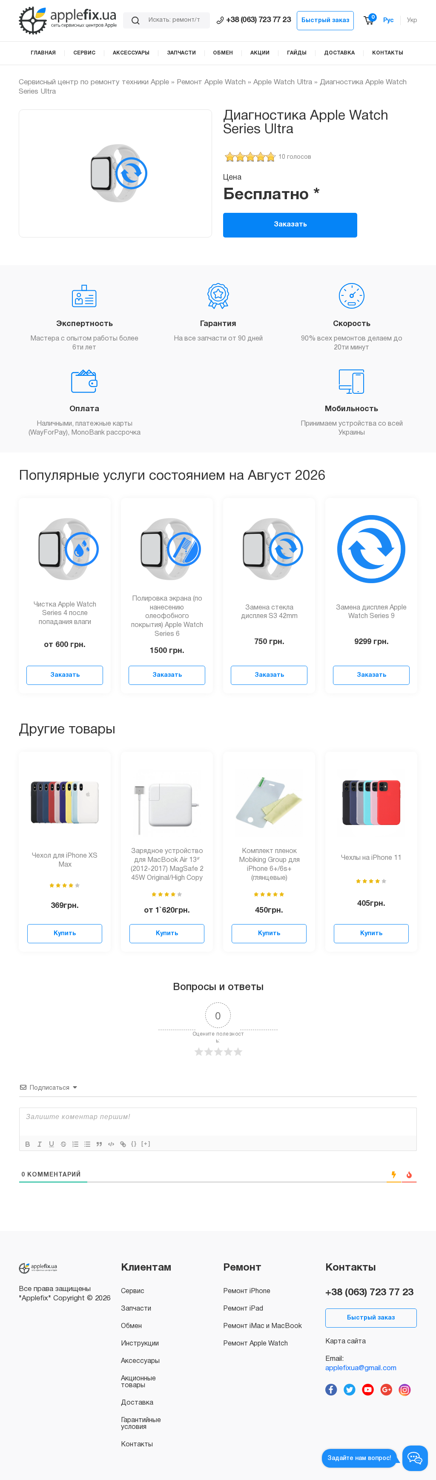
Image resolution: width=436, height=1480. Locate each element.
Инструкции (140, 1344)
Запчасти (136, 1309)
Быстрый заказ (325, 20)
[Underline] (51, 1144)
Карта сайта (345, 1342)
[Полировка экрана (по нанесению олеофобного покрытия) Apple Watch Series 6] (167, 549)
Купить (65, 933)
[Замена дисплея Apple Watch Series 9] (371, 549)
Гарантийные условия (141, 1423)
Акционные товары (138, 1382)
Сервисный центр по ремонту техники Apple (94, 82)
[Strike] (63, 1144)
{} (134, 1143)
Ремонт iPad (243, 1309)
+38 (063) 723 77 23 (258, 20)
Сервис (132, 1291)
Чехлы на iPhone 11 (371, 858)
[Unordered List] (87, 1144)
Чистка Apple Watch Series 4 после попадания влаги (65, 614)
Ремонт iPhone (246, 1291)
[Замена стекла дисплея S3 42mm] (269, 549)
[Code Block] (111, 1144)
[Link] (123, 1144)
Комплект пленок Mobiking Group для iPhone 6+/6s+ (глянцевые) (269, 864)
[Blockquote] (99, 1144)
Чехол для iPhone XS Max (65, 860)
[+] (146, 1143)
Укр (412, 20)
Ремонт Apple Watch (211, 82)
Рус (388, 20)
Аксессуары (140, 1361)
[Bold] (28, 1144)
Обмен (131, 1326)
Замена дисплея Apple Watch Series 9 (371, 612)
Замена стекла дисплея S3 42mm (269, 612)
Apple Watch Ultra (282, 82)
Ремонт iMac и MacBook (262, 1326)
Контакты (137, 1445)
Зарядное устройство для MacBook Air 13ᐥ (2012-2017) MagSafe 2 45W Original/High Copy (167, 864)
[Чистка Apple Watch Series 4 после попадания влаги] (65, 549)
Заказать (290, 225)
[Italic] (40, 1144)
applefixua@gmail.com (360, 1368)
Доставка (137, 1403)
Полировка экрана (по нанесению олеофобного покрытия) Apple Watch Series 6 (167, 616)
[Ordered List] (75, 1144)
